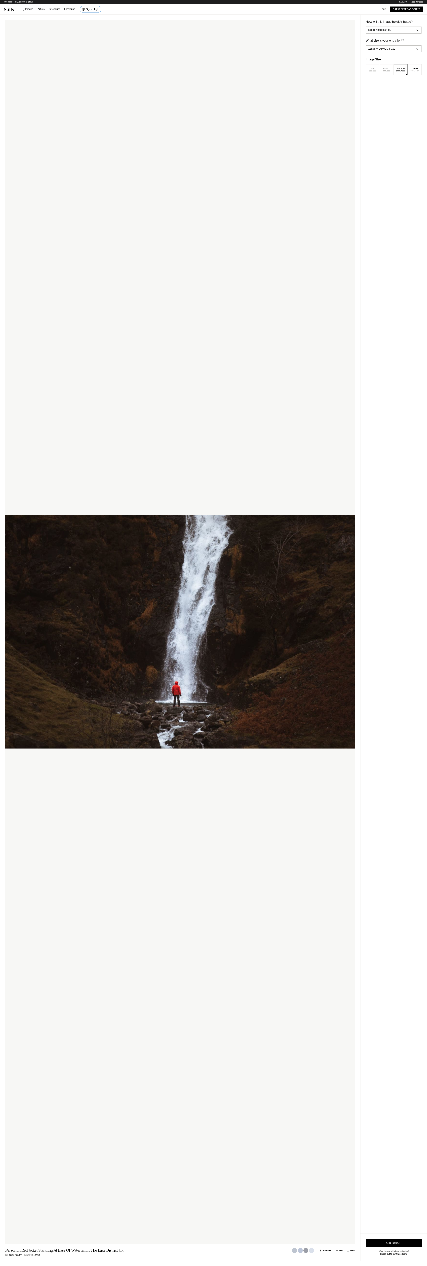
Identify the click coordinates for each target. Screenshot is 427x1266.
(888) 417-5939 (417, 2)
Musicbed (8, 2)
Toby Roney (15, 1255)
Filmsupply (20, 2)
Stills (30, 2)
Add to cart (394, 1243)
